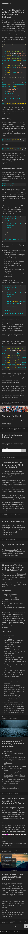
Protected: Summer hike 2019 (12, 436)
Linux (18, 850)
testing (21, 402)
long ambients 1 (8, 779)
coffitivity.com (8, 762)
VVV (16, 598)
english (11, 514)
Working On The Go (12, 416)
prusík (14, 514)
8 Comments (10, 922)
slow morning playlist (10, 774)
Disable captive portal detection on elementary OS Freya (13, 801)
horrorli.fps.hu (20, 759)
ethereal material (8, 772)
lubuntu (3, 922)
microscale (7, 781)
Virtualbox (11, 635)
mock (12, 402)
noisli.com (7, 757)
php (14, 402)
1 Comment (12, 539)
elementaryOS (13, 850)
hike (11, 457)
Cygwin (10, 638)
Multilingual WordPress (6, 931)
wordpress (8, 429)
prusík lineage (19, 514)
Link (4, 560)
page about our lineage (9, 504)
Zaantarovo (7, 3)
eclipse (12, 921)
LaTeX (23, 499)
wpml (12, 429)
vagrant (15, 717)
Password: (5, 448)
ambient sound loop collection (12, 768)
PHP (18, 428)
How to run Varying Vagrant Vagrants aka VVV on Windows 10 (13, 567)
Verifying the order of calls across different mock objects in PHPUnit (13, 13)
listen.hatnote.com (9, 766)
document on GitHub (11, 549)
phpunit (17, 402)
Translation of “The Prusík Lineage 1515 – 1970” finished (13, 465)
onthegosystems (13, 428)
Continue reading (7, 534)
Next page (26, 926)
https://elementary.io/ (18, 818)
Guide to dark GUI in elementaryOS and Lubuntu (12, 877)
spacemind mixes (8, 775)
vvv (18, 717)
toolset (3, 429)
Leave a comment (7, 403)
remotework (22, 428)
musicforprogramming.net (11, 750)
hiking (13, 457)
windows (21, 717)
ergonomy (23, 921)
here (9, 423)
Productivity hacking (13, 521)
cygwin (11, 717)
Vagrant (10, 637)
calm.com (6, 761)
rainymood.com (8, 753)
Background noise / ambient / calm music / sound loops (13, 743)
